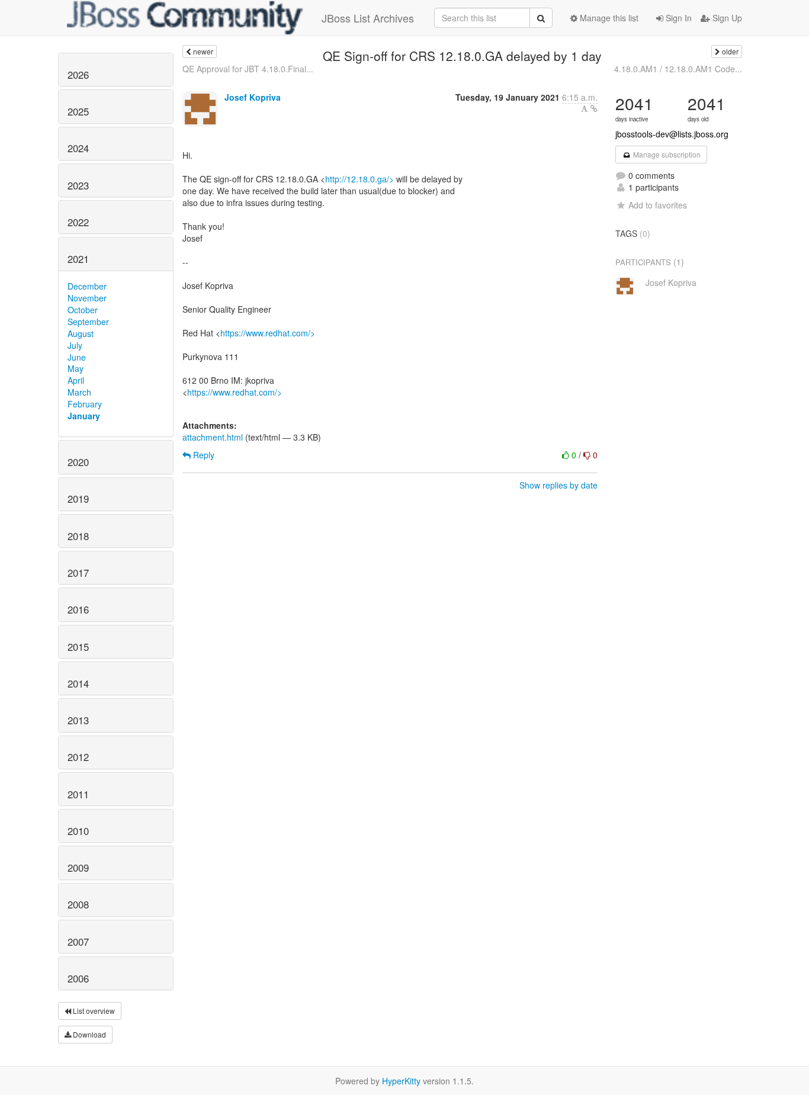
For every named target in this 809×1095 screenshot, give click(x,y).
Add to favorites (657, 205)
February (85, 404)
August (81, 333)
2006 (78, 978)
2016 (78, 609)
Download (88, 1034)
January (84, 416)
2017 (78, 573)
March (79, 392)
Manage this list (607, 18)
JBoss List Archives (368, 17)
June (77, 357)
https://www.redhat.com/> (267, 333)
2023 (78, 185)
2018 (78, 536)
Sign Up (726, 18)
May (76, 368)
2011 (78, 794)
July (75, 345)
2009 (78, 867)
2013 (78, 720)
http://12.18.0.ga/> (359, 179)
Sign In (677, 18)
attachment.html (212, 437)
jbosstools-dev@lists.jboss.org (671, 134)
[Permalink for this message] (594, 108)
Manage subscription (666, 154)
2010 (78, 831)
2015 (78, 647)
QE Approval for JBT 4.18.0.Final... (247, 69)
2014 (78, 683)
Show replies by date (558, 485)
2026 (78, 75)
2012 (78, 757)
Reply (202, 455)
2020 (78, 462)
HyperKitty (401, 1081)
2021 (78, 259)
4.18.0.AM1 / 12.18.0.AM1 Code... (678, 69)
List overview (93, 1011)
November (87, 298)
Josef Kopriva (252, 97)
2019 (78, 499)
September (88, 321)
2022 (78, 222)
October (83, 310)
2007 (78, 942)
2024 (78, 148)
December (87, 286)
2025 (78, 111)
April (76, 380)
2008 (78, 904)
